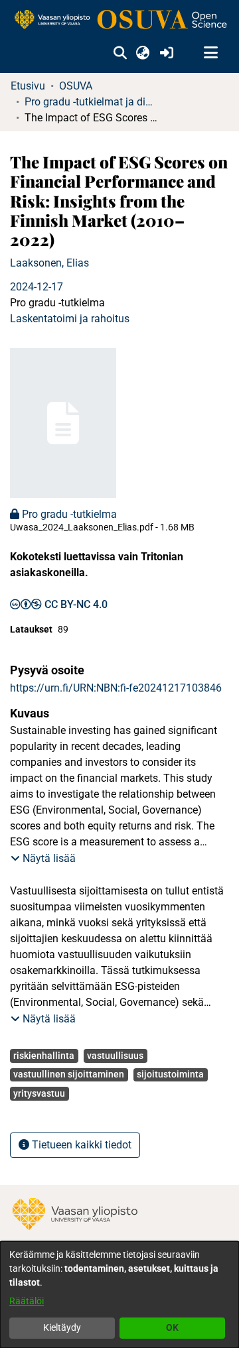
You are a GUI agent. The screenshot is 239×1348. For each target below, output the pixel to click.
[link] (119, 20)
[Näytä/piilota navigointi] (210, 53)
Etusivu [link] (28, 86)
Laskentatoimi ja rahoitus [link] (69, 318)
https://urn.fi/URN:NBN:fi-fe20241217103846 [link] (116, 688)
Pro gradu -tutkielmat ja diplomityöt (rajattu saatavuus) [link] (91, 101)
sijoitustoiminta (170, 1074)
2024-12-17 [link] (36, 286)
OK (172, 1327)
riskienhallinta (43, 1055)
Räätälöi (26, 1301)
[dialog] (119, 1294)
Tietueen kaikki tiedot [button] (80, 1144)
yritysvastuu (39, 1093)
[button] (120, 53)
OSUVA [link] (75, 86)
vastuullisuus (115, 1055)
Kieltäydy (62, 1327)
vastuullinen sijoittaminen (68, 1074)
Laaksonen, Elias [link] (49, 263)
